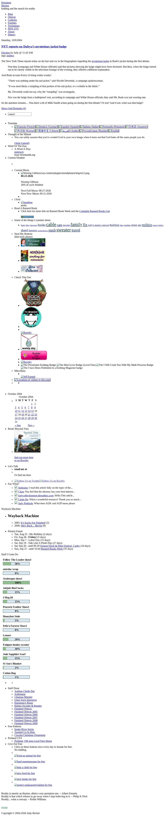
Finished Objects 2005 (26, 711)
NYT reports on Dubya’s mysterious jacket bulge (34, 46)
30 (35, 418)
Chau (21, 491)
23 (35, 414)
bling (28, 225)
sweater (63, 229)
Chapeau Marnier (23, 697)
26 (22, 418)
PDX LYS (13, 28)
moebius (127, 225)
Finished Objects (23, 708)
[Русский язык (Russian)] (93, 130)
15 (32, 411)
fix (85, 224)
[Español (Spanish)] (69, 126)
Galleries (12, 20)
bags (23, 225)
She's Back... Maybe (31, 525)
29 (32, 418)
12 (22, 411)
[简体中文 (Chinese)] (47, 130)
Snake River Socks (24, 729)
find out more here (23, 457)
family (76, 224)
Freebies (12, 22)
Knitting (114, 225)
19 (22, 414)
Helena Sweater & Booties (28, 705)
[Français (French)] (25, 126)
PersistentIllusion (6, 4)
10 (16, 411)
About (11, 31)
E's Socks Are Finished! (33, 522)
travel (76, 230)
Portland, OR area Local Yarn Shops (33, 741)
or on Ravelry (21, 460)
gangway (19, 151)
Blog (10, 14)
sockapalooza (43, 231)
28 (29, 418)
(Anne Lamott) (21, 143)
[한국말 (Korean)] (24, 130)
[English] (113, 130)
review (160, 225)
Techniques (14, 25)
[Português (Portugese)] (113, 126)
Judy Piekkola (25, 503)
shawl (24, 230)
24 (16, 418)
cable (51, 224)
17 (16, 414)
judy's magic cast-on (98, 225)
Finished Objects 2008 (26, 720)
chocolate (66, 225)
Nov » (31, 425)
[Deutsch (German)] (47, 126)
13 (26, 411)
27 (26, 418)
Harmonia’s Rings (23, 702)
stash (52, 230)
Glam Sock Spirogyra (25, 700)
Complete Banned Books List (94, 211)
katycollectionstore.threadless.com (35, 495)
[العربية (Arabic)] (69, 130)
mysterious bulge (100, 61)
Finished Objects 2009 (26, 723)
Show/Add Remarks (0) (13, 108)
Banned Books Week (52, 548)
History (11, 34)
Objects (12, 17)
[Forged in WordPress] (28, 376)
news (134, 225)
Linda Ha (23, 499)
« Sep (18, 425)
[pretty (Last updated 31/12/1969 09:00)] (26, 202)
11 (19, 411)
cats (59, 225)
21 (29, 414)
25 (19, 418)
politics (10, 55)
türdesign (23, 487)
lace (121, 225)
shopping (33, 230)
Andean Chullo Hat (24, 691)
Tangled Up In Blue (24, 732)
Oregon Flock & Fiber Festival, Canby (60, 545)
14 (29, 411)
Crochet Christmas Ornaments (29, 735)
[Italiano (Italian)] (90, 126)
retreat (155, 225)
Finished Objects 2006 (26, 714)
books (42, 225)
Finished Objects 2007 (26, 717)
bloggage (33, 225)
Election (5, 52)
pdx (139, 225)
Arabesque (19, 694)
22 (32, 414)
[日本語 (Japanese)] (137, 126)
